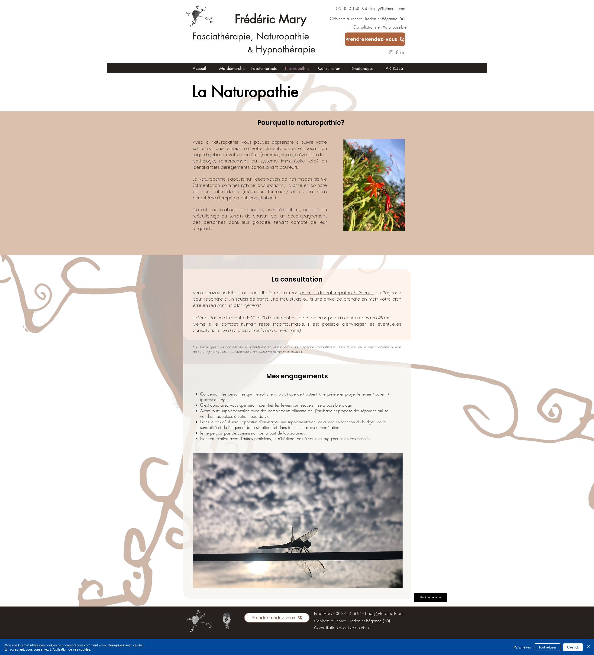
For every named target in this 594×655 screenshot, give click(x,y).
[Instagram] (391, 52)
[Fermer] (588, 647)
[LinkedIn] (402, 52)
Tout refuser (547, 647)
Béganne (389, 18)
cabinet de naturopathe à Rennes (337, 293)
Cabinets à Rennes (342, 18)
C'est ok (573, 647)
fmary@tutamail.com (387, 8)
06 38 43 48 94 (345, 8)
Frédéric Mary (270, 19)
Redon (370, 18)
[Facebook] (396, 52)
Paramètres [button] (522, 647)
